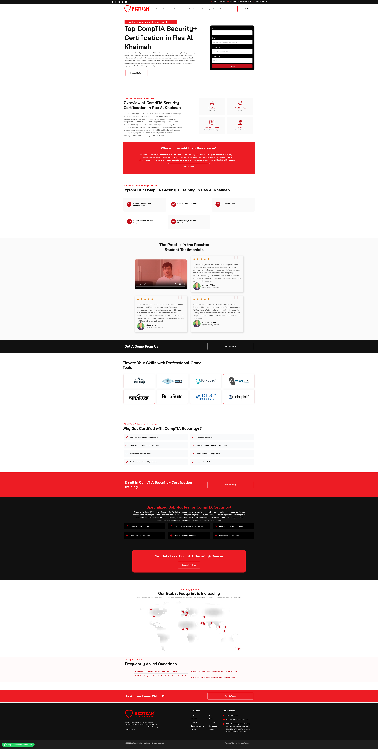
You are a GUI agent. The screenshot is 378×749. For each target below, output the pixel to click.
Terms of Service (231, 743)
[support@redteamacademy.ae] (228, 1)
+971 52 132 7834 (220, 1)
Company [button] (177, 9)
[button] (161, 671)
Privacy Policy (243, 743)
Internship (206, 9)
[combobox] (214, 51)
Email (214, 38)
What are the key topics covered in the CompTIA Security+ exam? (214, 672)
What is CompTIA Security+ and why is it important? (157, 671)
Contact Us (217, 9)
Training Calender (261, 1)
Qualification (216, 56)
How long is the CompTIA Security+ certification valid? (214, 677)
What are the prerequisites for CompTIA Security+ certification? (161, 676)
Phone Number (217, 47)
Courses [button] (166, 9)
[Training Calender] (253, 1)
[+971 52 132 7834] (211, 1)
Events (188, 9)
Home (158, 9)
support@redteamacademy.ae (240, 1)
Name (214, 29)
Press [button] (195, 9)
